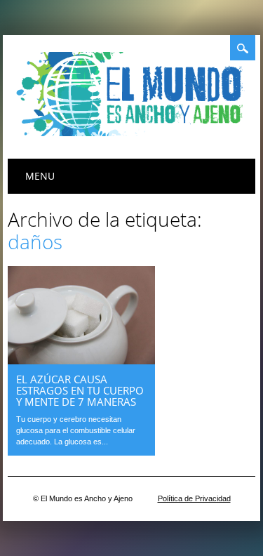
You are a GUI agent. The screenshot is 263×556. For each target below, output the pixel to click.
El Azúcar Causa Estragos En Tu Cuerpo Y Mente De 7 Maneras (80, 390)
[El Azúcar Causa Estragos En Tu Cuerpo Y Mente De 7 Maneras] (81, 360)
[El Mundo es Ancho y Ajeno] (134, 132)
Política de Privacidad (194, 498)
